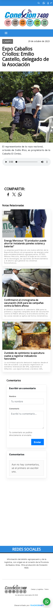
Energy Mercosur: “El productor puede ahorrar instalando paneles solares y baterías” (25, 243)
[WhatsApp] (43, 2)
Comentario (14, 409)
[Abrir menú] (6, 33)
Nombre (12, 396)
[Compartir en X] (14, 194)
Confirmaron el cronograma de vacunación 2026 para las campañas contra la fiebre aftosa (24, 303)
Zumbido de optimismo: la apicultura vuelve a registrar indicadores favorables (24, 356)
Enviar (37, 442)
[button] (38, 2)
